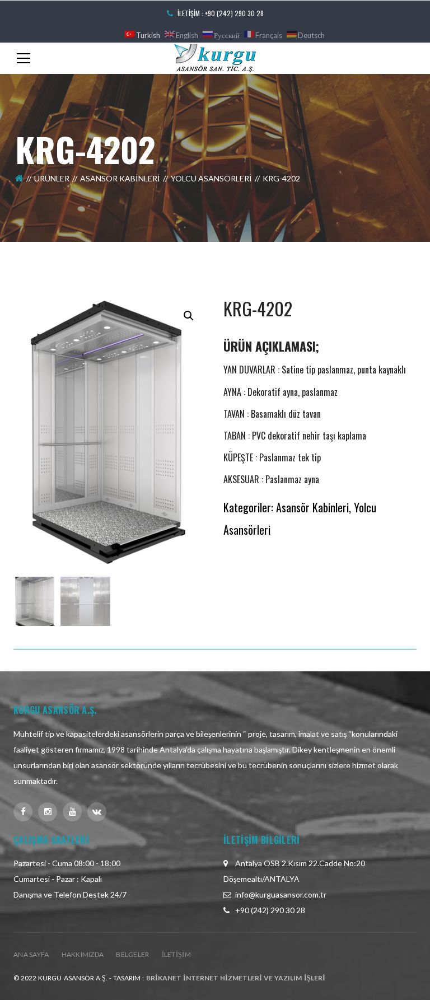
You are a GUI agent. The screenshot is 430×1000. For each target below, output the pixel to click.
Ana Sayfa (31, 954)
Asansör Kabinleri (120, 178)
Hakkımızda (83, 954)
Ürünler (51, 178)
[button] (189, 316)
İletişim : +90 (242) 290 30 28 (220, 13)
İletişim (176, 954)
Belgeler (132, 954)
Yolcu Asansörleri (211, 178)
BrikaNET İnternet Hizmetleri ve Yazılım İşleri (235, 978)
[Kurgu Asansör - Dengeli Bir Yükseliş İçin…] (215, 57)
